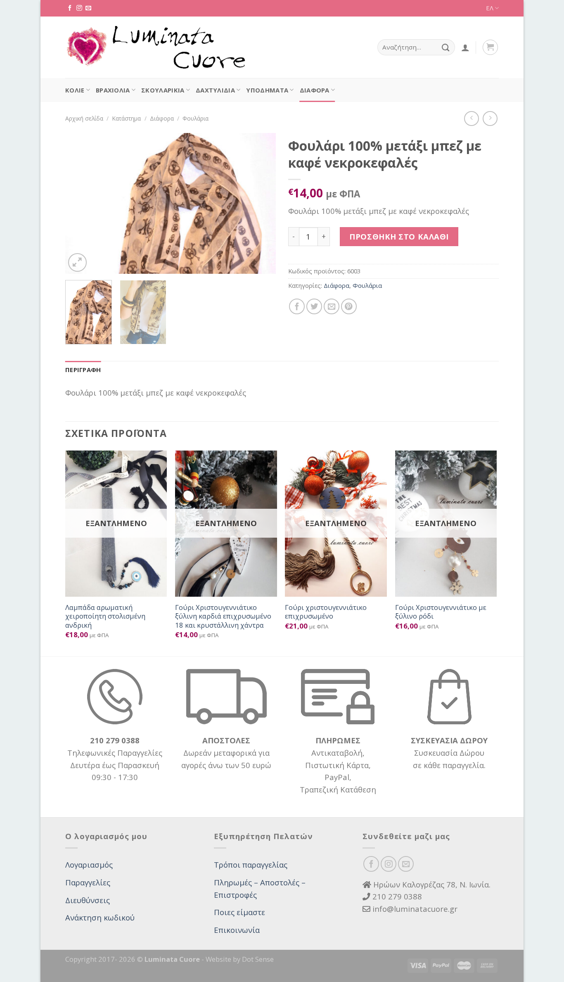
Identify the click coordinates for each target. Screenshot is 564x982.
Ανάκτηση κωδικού (100, 917)
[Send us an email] (88, 8)
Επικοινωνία (237, 930)
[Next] (261, 203)
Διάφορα (314, 90)
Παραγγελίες (87, 882)
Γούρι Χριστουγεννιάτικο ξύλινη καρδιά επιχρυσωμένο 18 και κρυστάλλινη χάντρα (223, 616)
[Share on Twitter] (314, 306)
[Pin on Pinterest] (349, 306)
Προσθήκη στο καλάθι (399, 236)
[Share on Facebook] (297, 306)
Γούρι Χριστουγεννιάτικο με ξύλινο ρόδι (440, 612)
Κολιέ (75, 90)
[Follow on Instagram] (79, 8)
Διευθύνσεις (87, 900)
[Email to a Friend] (331, 306)
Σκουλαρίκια (162, 90)
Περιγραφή (83, 369)
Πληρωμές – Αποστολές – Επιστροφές (260, 888)
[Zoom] (77, 262)
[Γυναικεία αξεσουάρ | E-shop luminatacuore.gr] (155, 47)
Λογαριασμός (89, 864)
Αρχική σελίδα (84, 118)
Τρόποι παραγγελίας (250, 864)
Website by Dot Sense (240, 959)
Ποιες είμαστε (239, 912)
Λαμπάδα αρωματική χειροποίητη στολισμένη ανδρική (105, 616)
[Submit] (446, 47)
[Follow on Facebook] (70, 8)
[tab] (83, 370)
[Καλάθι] (490, 47)
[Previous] (79, 203)
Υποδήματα (267, 90)
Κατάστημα (126, 118)
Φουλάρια (195, 118)
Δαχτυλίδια (215, 90)
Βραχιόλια (113, 90)
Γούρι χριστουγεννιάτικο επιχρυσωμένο (326, 612)
